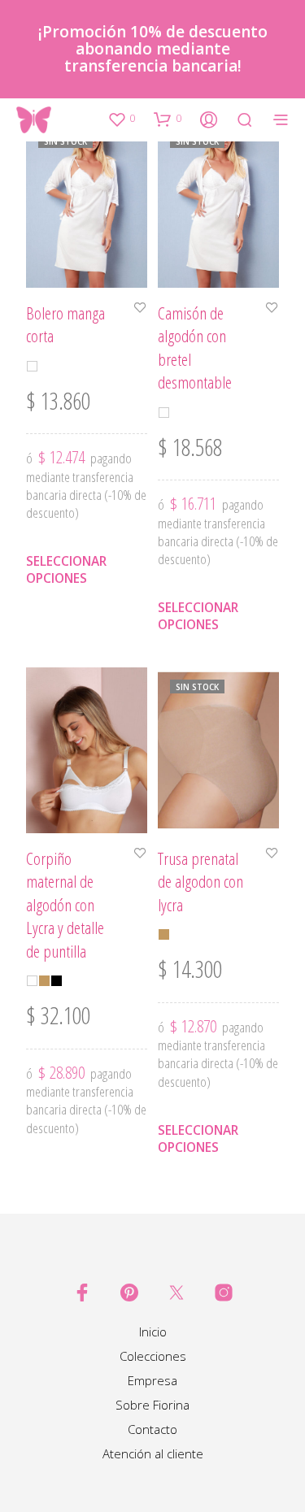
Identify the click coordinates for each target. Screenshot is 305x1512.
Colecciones (153, 1356)
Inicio (153, 1331)
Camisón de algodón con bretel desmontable (195, 348)
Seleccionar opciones (66, 570)
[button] (121, 119)
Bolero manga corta (65, 325)
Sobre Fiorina (152, 1405)
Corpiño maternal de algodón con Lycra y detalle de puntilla (65, 904)
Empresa (152, 1380)
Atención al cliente (152, 1453)
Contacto (152, 1429)
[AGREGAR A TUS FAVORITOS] (140, 308)
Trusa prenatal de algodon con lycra (200, 881)
